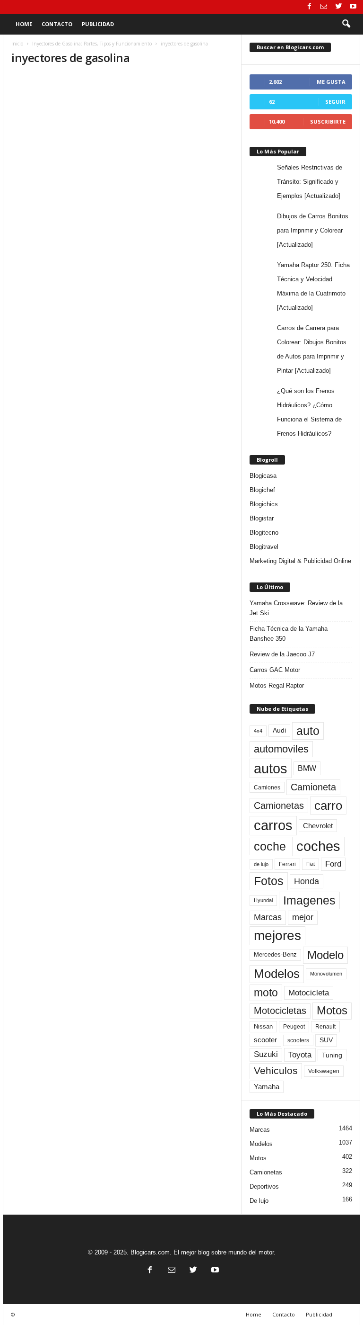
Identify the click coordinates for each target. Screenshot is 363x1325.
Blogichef (262, 489)
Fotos (269, 880)
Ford (333, 863)
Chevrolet (318, 826)
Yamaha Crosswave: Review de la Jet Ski (296, 608)
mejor (302, 917)
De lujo (259, 1200)
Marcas (268, 917)
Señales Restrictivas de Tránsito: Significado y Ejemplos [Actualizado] (309, 181)
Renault (325, 1026)
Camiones (267, 787)
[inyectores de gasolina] (122, 137)
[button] (346, 24)
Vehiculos (276, 1070)
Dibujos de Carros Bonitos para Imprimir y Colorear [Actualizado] (312, 230)
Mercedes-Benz (275, 954)
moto (266, 992)
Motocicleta (308, 992)
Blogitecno (264, 532)
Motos (332, 1010)
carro (328, 805)
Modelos (277, 973)
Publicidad (98, 23)
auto (308, 730)
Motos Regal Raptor (277, 685)
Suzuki (266, 1054)
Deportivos (264, 1186)
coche (270, 846)
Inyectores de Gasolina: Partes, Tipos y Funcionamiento (92, 43)
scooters (298, 1040)
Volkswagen (323, 1071)
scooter (265, 1040)
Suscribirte (328, 121)
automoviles (281, 749)
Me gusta (331, 81)
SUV (326, 1040)
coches (318, 846)
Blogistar (262, 518)
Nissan (263, 1026)
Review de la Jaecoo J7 (282, 654)
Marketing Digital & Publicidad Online (300, 560)
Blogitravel (264, 546)
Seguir (335, 101)
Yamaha (266, 1087)
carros (273, 825)
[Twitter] (338, 7)
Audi (279, 730)
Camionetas (279, 805)
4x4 (258, 731)
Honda (306, 881)
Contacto (57, 23)
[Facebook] (309, 7)
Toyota (299, 1054)
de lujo (261, 864)
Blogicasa (263, 475)
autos (270, 768)
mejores (277, 935)
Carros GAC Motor (275, 669)
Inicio (17, 43)
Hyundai (263, 900)
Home (24, 23)
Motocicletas (280, 1010)
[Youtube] (353, 7)
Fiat (310, 864)
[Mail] (323, 7)
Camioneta (313, 787)
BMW (307, 768)
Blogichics (264, 504)
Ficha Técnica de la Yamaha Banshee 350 (289, 633)
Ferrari (287, 864)
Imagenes (309, 900)
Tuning (332, 1055)
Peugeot (294, 1026)
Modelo (325, 955)
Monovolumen (326, 973)
